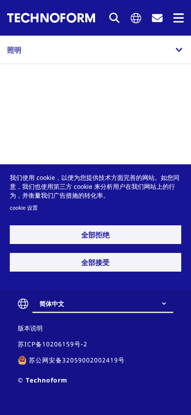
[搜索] (114, 17)
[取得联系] (157, 18)
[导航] (178, 18)
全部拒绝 (95, 235)
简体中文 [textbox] (52, 303)
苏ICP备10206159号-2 (53, 344)
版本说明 (30, 328)
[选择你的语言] (136, 18)
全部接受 (95, 262)
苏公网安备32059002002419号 (77, 360)
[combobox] (106, 303)
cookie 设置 (24, 207)
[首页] (51, 18)
